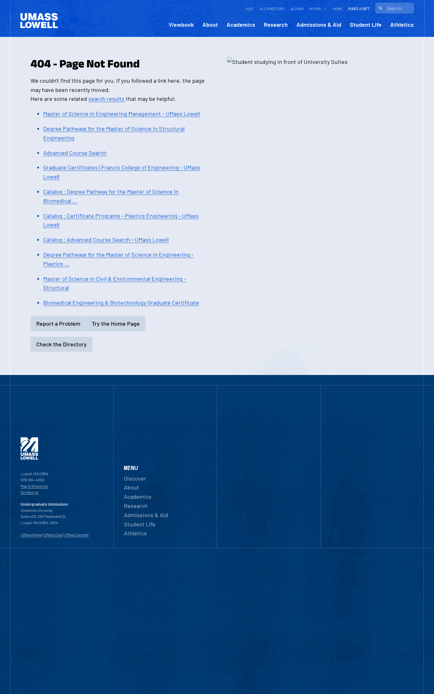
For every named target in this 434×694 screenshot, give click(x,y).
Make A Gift (359, 8)
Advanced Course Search (74, 152)
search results (106, 98)
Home (337, 8)
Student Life (366, 24)
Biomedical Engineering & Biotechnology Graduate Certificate (121, 302)
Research (276, 24)
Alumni (297, 8)
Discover (135, 478)
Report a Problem (58, 323)
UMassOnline (31, 534)
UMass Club (53, 534)
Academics (241, 24)
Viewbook (181, 24)
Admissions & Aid (318, 24)
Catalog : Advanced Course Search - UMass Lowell (106, 239)
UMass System (76, 534)
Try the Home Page (116, 323)
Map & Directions (34, 486)
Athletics (402, 24)
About (210, 24)
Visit (249, 8)
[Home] (29, 458)
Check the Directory (61, 344)
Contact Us (29, 492)
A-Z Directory (272, 8)
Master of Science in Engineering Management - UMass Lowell (121, 113)
